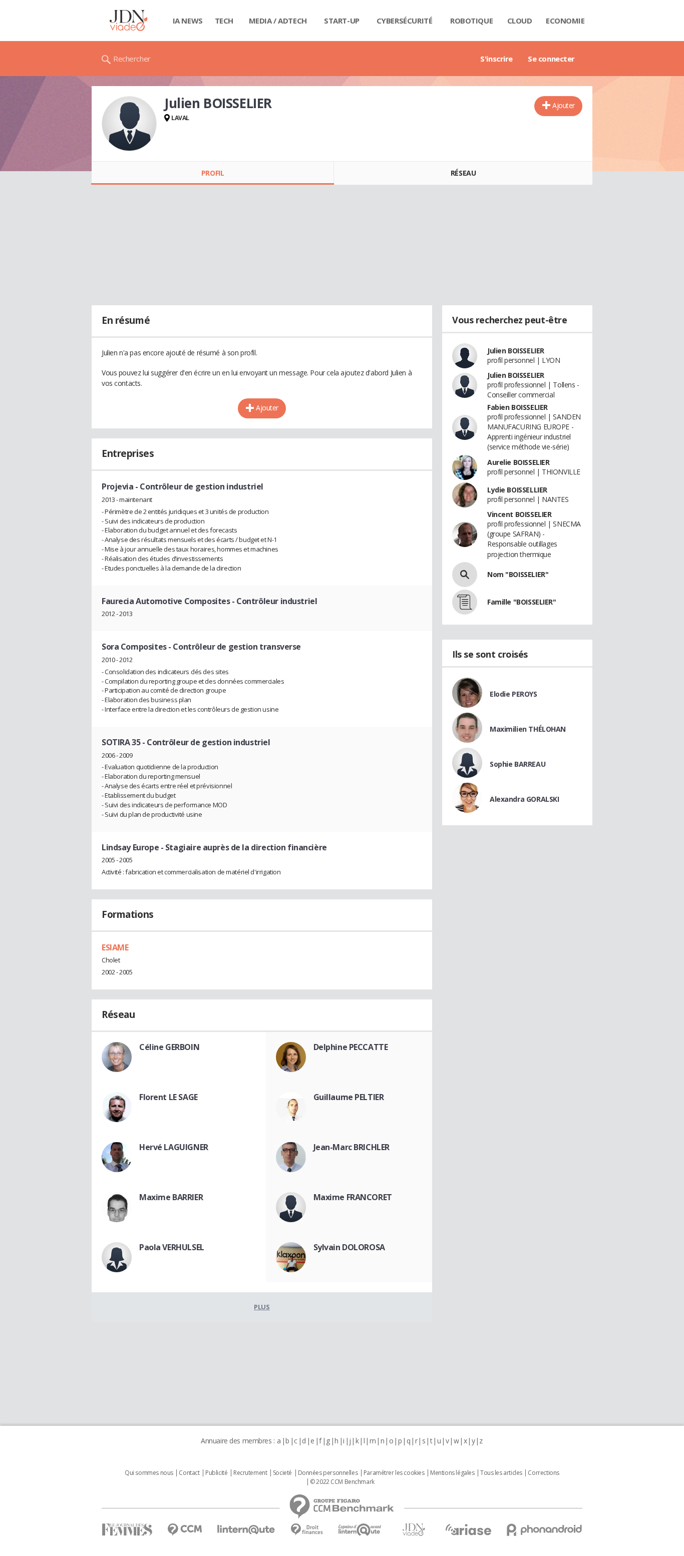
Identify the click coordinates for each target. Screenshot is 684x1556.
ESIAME (115, 947)
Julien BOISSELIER (515, 350)
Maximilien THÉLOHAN (528, 729)
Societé (282, 1472)
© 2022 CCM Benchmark (342, 1481)
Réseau (463, 173)
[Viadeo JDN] (413, 1529)
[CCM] (184, 1529)
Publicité (216, 1472)
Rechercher (132, 59)
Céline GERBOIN (169, 1047)
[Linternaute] (246, 1529)
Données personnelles (328, 1472)
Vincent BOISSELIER (519, 514)
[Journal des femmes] (127, 1529)
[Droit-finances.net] (306, 1529)
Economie (565, 21)
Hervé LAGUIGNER (173, 1147)
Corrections (543, 1472)
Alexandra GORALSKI (524, 799)
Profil (212, 173)
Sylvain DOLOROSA (349, 1247)
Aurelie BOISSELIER (518, 462)
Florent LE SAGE (168, 1097)
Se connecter (551, 59)
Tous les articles (501, 1472)
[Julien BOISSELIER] (129, 123)
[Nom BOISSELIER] (464, 574)
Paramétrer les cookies (394, 1472)
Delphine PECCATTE (350, 1047)
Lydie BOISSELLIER (517, 489)
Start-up (342, 21)
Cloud (519, 21)
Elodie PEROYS (513, 694)
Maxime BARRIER (171, 1197)
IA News (188, 21)
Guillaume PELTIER (348, 1097)
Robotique (471, 21)
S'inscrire (496, 59)
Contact (189, 1472)
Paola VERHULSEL (171, 1247)
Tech (224, 21)
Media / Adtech (278, 21)
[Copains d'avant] (360, 1529)
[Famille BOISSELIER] (464, 602)
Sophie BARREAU (517, 764)
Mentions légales (452, 1472)
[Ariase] (468, 1529)
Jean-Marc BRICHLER (351, 1147)
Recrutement (250, 1472)
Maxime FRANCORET (352, 1197)
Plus (261, 1306)
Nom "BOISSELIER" (517, 574)
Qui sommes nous (149, 1472)
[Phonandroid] (544, 1529)
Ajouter (563, 105)
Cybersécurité (405, 21)
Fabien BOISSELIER (517, 407)
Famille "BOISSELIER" (521, 602)
